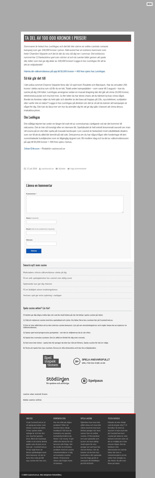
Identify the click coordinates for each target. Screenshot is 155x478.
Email (40, 229)
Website (29, 240)
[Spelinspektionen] (51, 361)
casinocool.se (47, 168)
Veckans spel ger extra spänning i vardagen (42, 295)
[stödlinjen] (57, 380)
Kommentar (31, 194)
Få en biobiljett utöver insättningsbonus (40, 290)
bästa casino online (32, 400)
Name (32, 218)
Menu (149, 4)
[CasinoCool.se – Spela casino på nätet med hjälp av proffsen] (43, 25)
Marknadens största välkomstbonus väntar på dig (44, 272)
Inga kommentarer (78, 168)
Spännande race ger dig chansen (37, 284)
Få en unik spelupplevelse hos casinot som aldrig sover (47, 278)
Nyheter (62, 168)
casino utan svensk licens (35, 394)
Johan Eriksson (31, 148)
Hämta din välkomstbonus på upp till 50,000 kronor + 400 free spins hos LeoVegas (64, 71)
